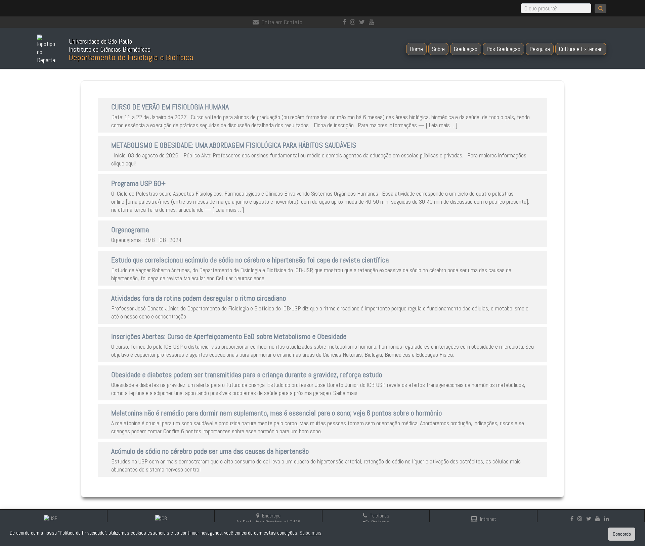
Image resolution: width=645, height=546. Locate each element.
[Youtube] (373, 22)
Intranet (488, 519)
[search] (600, 8)
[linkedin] (607, 518)
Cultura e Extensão (581, 49)
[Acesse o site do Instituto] (161, 518)
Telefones (379, 515)
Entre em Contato (281, 22)
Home (416, 49)
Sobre (438, 49)
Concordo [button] (622, 534)
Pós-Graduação (503, 49)
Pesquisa (539, 49)
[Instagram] (354, 22)
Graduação (465, 49)
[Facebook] (346, 22)
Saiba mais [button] (310, 532)
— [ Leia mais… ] (437, 125)
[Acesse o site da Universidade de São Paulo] (54, 518)
